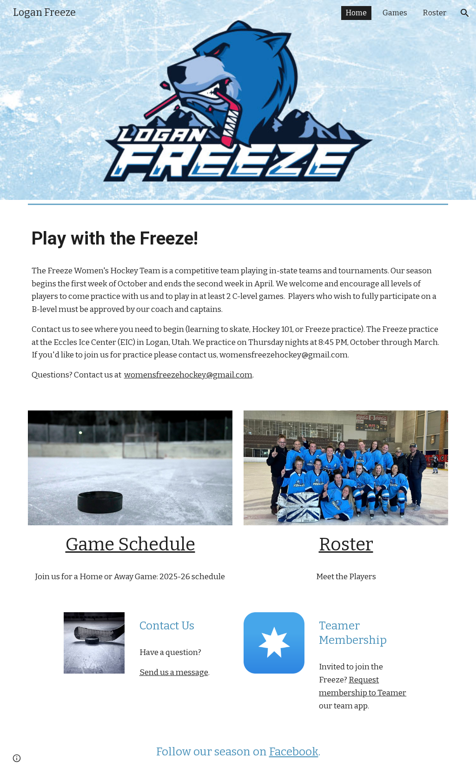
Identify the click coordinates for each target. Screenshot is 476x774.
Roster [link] (434, 12)
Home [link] (356, 12)
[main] (238, 238)
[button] (465, 13)
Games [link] (395, 12)
